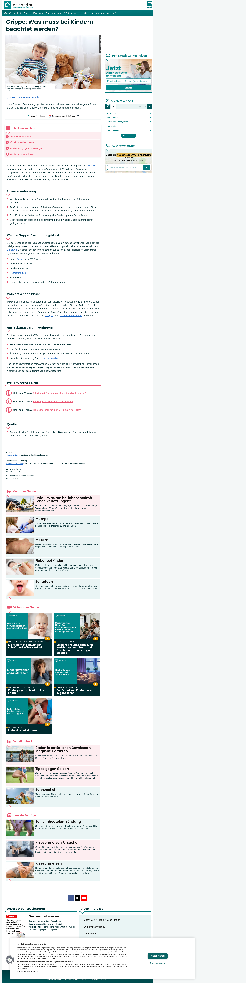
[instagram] (77, 898)
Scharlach (44, 581)
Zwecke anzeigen (158, 963)
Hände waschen (51, 358)
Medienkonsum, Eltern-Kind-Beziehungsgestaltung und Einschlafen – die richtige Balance (75, 649)
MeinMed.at (58, 979)
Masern (41, 539)
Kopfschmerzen (18, 273)
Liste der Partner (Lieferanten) (28, 971)
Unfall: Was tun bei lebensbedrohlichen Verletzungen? (64, 499)
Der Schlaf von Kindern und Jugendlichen (74, 691)
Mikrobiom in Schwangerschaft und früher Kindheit (25, 646)
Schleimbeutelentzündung (58, 821)
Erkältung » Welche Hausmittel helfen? (53, 401)
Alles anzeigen (128, 136)
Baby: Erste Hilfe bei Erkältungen (102, 920)
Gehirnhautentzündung (71, 315)
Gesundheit (15, 13)
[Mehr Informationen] (78, 116)
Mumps (41, 518)
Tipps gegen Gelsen (52, 768)
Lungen (49, 315)
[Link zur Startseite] (20, 5)
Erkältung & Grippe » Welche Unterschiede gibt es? (59, 393)
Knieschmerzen (48, 863)
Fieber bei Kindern (50, 560)
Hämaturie (111, 126)
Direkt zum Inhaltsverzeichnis (24, 97)
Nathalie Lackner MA (14, 463)
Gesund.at (104, 979)
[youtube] (84, 898)
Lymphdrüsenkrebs (94, 926)
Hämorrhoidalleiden (115, 130)
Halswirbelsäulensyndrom (118, 122)
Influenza (91, 165)
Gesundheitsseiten (43, 916)
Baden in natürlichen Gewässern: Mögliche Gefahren (63, 749)
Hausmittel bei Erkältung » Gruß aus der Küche (57, 410)
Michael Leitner (12, 455)
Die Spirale (90, 933)
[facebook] (71, 898)
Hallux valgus (112, 118)
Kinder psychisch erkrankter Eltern (27, 691)
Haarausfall (111, 113)
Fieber (20, 259)
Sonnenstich (45, 789)
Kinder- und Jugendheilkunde (48, 13)
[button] (10, 959)
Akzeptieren (158, 956)
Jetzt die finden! (128, 157)
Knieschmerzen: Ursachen (57, 842)
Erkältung (12, 250)
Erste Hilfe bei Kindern (22, 730)
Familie (27, 13)
